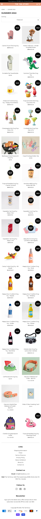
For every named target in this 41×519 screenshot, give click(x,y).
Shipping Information (20, 450)
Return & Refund (20, 460)
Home (3, 9)
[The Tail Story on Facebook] (20, 489)
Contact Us (20, 465)
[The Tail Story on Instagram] (16, 489)
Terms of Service (20, 455)
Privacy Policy (20, 457)
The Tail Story (22, 4)
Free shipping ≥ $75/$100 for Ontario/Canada (20, 1)
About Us (20, 462)
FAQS (20, 453)
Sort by (3, 16)
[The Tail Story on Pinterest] (25, 489)
